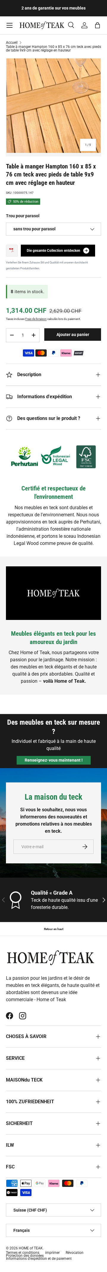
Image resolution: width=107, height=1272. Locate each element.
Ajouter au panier (72, 334)
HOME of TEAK (31, 1248)
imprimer (52, 1253)
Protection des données (25, 1256)
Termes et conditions (22, 1253)
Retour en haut (53, 929)
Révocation (75, 1253)
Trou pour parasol (23, 215)
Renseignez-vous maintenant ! (54, 760)
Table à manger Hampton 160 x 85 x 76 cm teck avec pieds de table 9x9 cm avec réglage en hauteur (53, 48)
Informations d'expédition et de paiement (39, 1259)
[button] (97, 25)
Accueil (12, 42)
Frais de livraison (36, 319)
